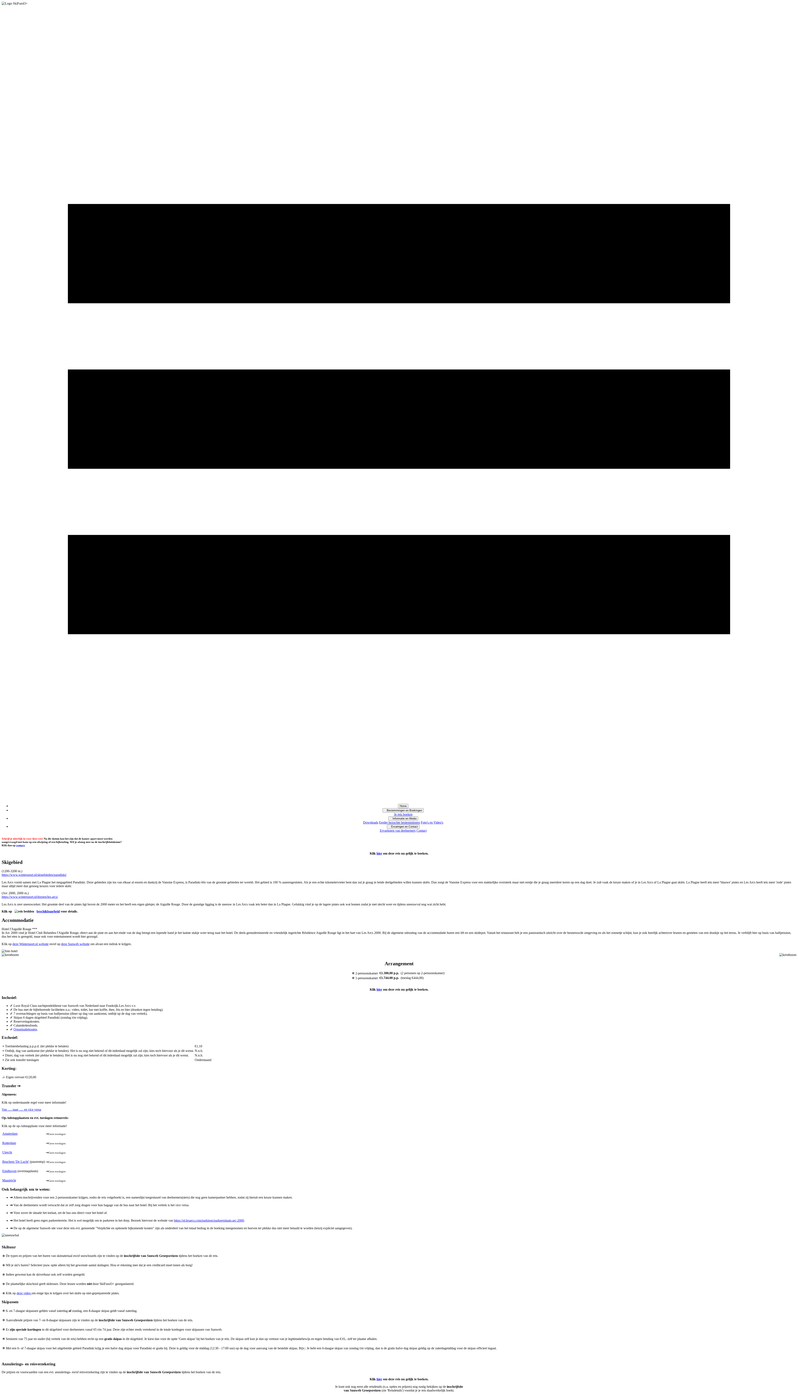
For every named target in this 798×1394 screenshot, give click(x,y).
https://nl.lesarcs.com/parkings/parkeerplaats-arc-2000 (209, 1220)
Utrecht (7, 1152)
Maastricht (9, 1180)
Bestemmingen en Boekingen (403, 810)
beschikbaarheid (48, 911)
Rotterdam (9, 1143)
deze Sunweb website (75, 944)
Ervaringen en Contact (403, 826)
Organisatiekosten (25, 1029)
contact (20, 845)
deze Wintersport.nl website (30, 944)
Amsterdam (9, 1133)
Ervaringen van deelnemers (398, 830)
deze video (24, 1293)
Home (403, 806)
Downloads (370, 822)
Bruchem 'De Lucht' (15, 1161)
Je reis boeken (403, 814)
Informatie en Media (403, 818)
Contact (421, 830)
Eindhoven (9, 1171)
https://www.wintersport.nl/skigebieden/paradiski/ (34, 875)
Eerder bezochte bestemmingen (399, 822)
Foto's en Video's (432, 822)
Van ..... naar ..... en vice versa (21, 1109)
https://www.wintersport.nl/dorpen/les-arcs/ (30, 897)
